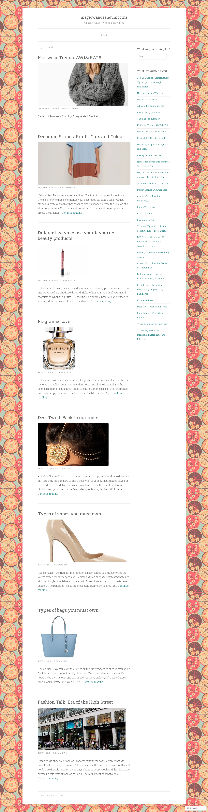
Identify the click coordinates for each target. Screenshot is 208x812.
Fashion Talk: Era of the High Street (75, 702)
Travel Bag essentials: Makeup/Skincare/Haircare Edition (151, 335)
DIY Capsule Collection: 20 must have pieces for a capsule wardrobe (150, 241)
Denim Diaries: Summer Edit (152, 189)
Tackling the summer (148, 118)
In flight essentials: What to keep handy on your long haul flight (151, 289)
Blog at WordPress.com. (51, 795)
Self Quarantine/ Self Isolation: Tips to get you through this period (153, 82)
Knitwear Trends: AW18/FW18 (69, 57)
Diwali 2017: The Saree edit (151, 137)
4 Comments (64, 372)
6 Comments (60, 565)
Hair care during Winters (150, 93)
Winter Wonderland (147, 99)
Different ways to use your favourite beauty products (76, 235)
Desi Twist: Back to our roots (68, 417)
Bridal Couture (145, 213)
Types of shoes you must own (69, 514)
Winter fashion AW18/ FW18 (151, 131)
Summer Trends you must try (152, 183)
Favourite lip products (148, 112)
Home (104, 35)
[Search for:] (152, 56)
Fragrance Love (54, 321)
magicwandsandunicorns (104, 17)
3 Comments (64, 468)
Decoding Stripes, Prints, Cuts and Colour (81, 136)
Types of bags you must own (68, 610)
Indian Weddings (146, 207)
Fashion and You (146, 219)
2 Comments (68, 187)
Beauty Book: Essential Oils (151, 155)
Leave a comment (70, 108)
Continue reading (72, 212)
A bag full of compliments (150, 105)
